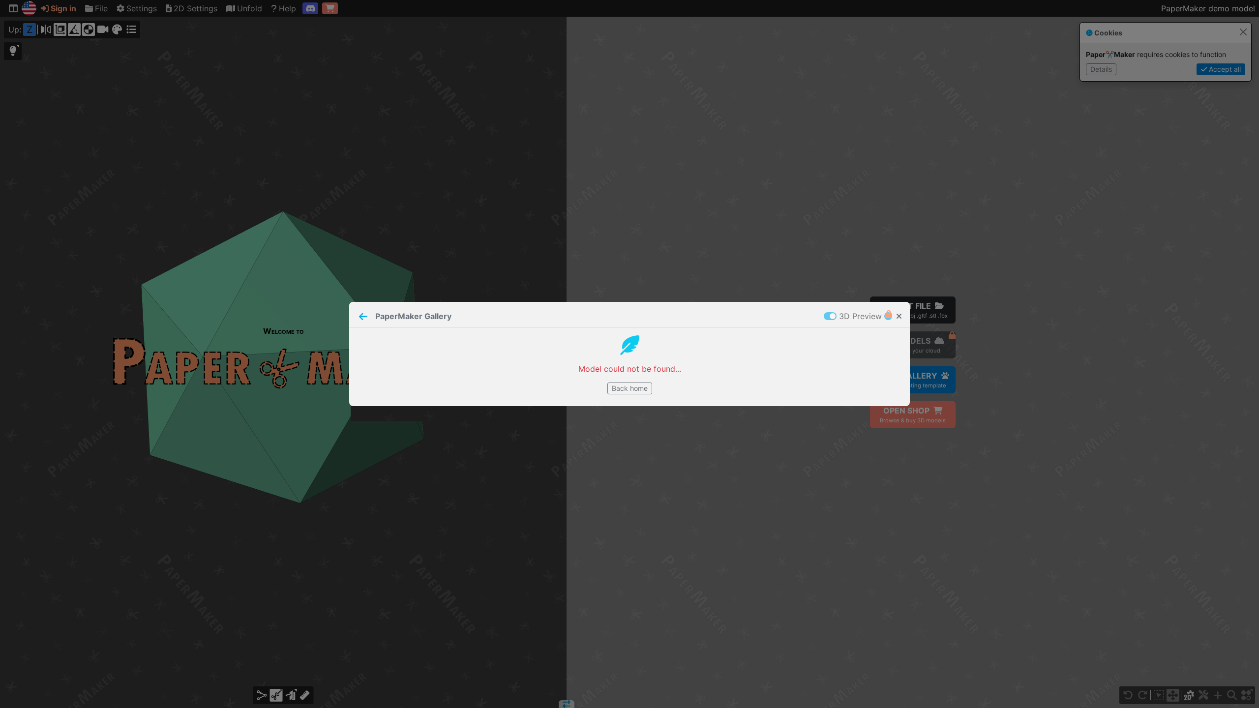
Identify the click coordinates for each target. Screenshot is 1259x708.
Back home (630, 388)
